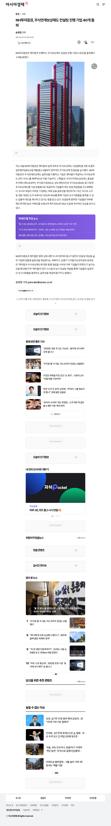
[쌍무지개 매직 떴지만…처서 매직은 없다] (35, 725)
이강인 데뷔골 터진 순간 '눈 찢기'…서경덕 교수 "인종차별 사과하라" (63, 377)
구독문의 (54, 805)
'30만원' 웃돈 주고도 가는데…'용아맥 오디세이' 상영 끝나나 (64, 350)
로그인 (18, 797)
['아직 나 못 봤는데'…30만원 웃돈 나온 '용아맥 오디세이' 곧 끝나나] (77, 670)
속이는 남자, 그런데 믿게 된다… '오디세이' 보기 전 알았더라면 (64, 735)
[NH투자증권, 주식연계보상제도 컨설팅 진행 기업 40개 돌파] (55, 104)
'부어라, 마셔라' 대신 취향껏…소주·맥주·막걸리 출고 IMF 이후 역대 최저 (63, 404)
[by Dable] (80, 681)
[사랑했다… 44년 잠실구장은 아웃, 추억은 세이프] (35, 769)
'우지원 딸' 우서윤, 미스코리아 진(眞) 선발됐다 (63, 363)
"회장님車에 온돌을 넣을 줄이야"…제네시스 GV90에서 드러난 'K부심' (64, 749)
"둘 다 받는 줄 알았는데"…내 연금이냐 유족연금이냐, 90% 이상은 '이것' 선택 (47, 224)
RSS (72, 805)
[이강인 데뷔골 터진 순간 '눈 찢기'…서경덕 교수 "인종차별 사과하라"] (33, 382)
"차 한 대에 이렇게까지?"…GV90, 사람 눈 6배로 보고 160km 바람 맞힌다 (46, 230)
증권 (17, 14)
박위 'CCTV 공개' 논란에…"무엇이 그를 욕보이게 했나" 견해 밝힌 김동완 (64, 391)
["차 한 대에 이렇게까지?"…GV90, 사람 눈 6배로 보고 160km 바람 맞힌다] (77, 656)
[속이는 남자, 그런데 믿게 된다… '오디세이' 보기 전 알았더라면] (35, 740)
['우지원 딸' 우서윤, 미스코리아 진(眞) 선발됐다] (33, 368)
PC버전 (68, 797)
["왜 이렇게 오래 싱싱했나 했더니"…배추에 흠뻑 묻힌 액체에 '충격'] (77, 642)
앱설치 (43, 797)
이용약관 (26, 809)
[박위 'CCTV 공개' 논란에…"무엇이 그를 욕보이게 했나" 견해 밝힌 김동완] (33, 395)
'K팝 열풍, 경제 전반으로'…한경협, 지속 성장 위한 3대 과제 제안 (42, 235)
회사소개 (9, 805)
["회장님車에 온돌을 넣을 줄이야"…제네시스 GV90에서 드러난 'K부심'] (35, 754)
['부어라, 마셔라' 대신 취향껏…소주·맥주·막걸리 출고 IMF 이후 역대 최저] (33, 409)
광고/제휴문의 (21, 805)
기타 (24, 14)
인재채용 (33, 805)
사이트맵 (92, 797)
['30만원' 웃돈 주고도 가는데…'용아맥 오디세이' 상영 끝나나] (33, 355)
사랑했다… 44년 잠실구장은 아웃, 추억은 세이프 (64, 763)
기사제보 (64, 805)
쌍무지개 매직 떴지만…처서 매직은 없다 (65, 720)
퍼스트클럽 (44, 805)
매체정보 (36, 809)
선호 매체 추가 (25, 43)
